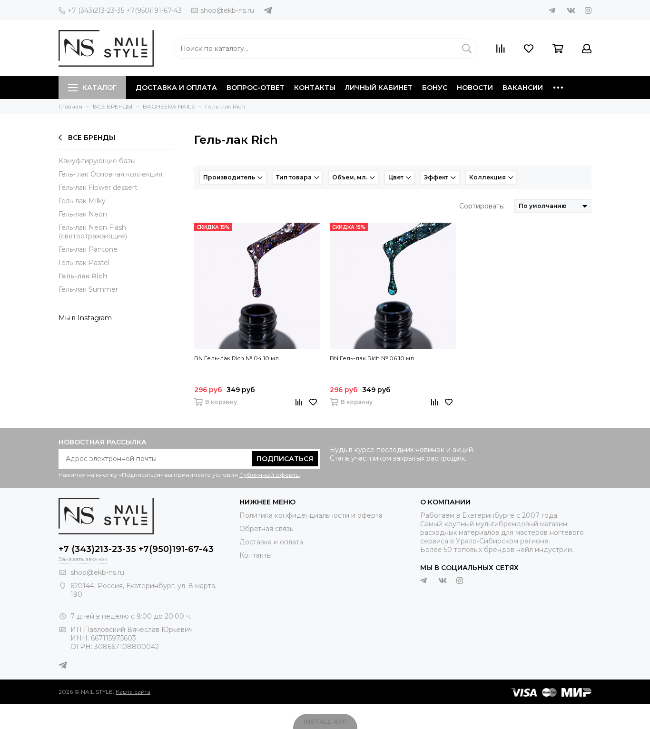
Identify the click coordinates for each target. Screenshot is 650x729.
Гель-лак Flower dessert (98, 187)
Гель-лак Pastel (84, 262)
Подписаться (284, 458)
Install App (325, 721)
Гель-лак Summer (88, 289)
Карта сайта (133, 691)
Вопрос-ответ (256, 87)
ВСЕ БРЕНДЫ (91, 137)
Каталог (99, 87)
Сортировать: (481, 206)
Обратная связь (266, 528)
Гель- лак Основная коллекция (110, 174)
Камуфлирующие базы (97, 161)
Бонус (434, 87)
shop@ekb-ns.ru (227, 10)
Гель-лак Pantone (88, 249)
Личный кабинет (379, 87)
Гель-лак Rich (83, 276)
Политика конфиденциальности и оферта (311, 515)
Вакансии (522, 87)
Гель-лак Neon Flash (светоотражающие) (93, 231)
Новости (475, 87)
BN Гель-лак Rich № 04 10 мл (236, 358)
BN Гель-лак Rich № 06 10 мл (372, 358)
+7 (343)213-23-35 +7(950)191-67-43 (125, 10)
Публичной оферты (269, 474)
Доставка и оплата (176, 87)
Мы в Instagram (85, 318)
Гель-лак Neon (83, 214)
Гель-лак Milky (82, 201)
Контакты (314, 87)
